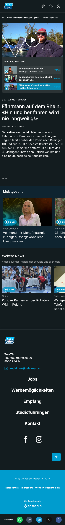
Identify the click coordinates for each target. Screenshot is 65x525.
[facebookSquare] (26, 439)
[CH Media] (33, 505)
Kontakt (32, 423)
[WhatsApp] (20, 520)
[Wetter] (51, 6)
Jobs (32, 379)
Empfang (32, 401)
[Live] (43, 6)
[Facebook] (59, 520)
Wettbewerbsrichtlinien (47, 487)
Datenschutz (12, 487)
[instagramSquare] (39, 439)
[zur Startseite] (8, 6)
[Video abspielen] (32, 40)
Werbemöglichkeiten (32, 390)
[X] (49, 520)
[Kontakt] (58, 6)
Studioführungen (32, 412)
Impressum (27, 487)
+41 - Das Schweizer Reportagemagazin (20, 18)
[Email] (39, 520)
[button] (29, 520)
